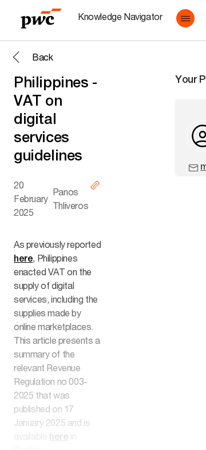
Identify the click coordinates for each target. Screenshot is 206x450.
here (23, 258)
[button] (185, 18)
